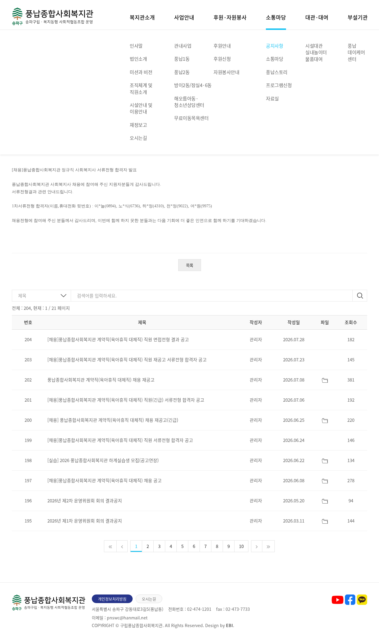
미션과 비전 (141, 72)
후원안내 (222, 45)
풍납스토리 (277, 72)
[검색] (360, 296)
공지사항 (274, 45)
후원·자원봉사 (230, 16)
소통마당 (276, 16)
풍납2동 (182, 72)
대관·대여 (316, 16)
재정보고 (138, 124)
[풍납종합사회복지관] (52, 15)
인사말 (136, 45)
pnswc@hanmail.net (127, 618)
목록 (189, 265)
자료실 (272, 98)
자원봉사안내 (226, 72)
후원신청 (222, 58)
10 (241, 546)
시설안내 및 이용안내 (141, 108)
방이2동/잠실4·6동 (193, 85)
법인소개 (138, 58)
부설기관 (358, 16)
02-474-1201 (199, 609)
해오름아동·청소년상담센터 (189, 101)
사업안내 (184, 16)
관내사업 (182, 45)
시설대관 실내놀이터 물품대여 (316, 52)
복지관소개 (142, 16)
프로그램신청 (279, 85)
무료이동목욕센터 (191, 117)
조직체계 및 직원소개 (141, 88)
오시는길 (138, 137)
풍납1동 (182, 58)
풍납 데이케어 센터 (356, 52)
